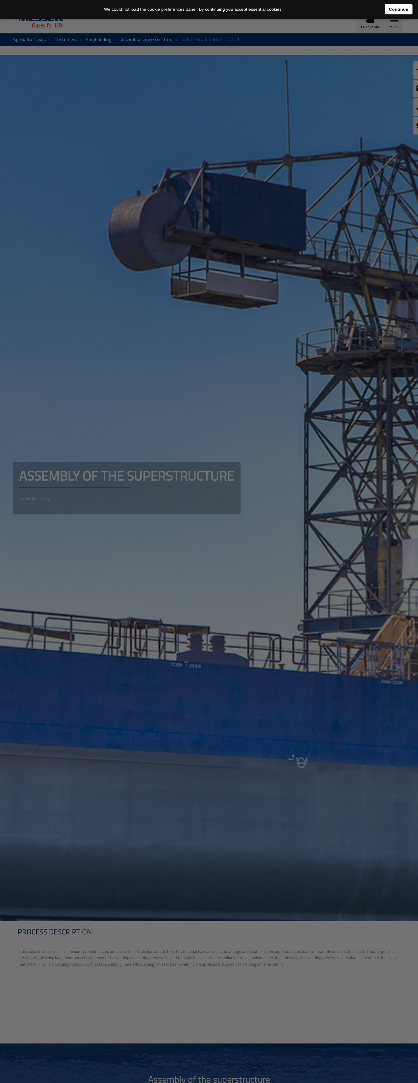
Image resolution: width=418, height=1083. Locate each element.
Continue (398, 9)
